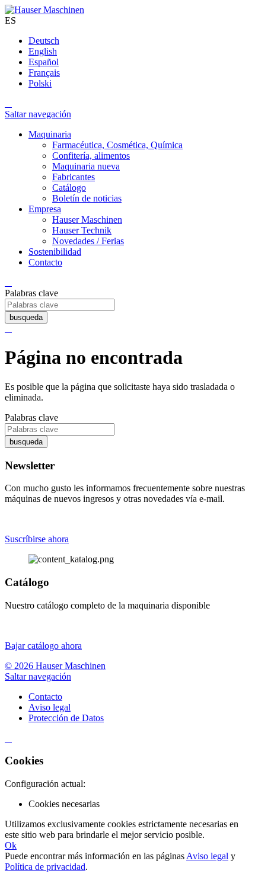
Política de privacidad (45, 867)
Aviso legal (207, 856)
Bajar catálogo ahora (43, 646)
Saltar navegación (38, 114)
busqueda (26, 317)
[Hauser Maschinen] (44, 10)
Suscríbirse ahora (37, 539)
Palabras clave (31, 293)
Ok (11, 845)
